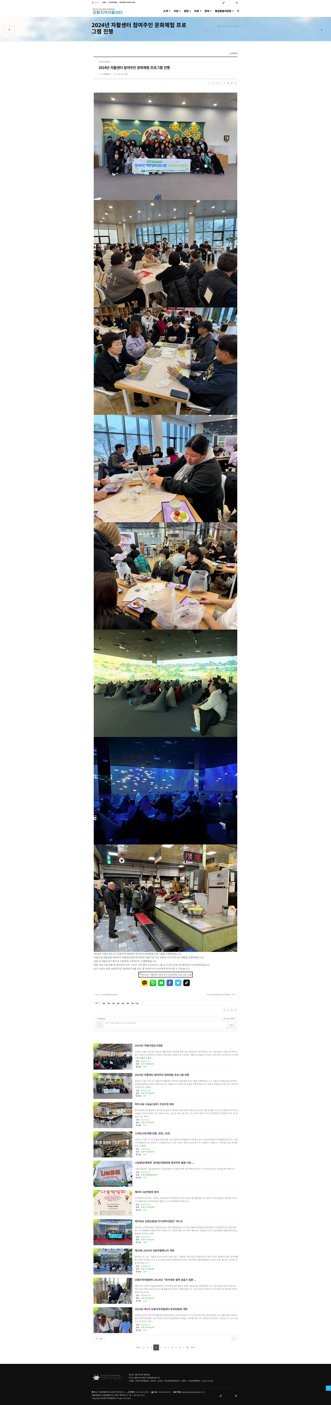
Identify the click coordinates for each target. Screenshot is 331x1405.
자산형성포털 (113, 2)
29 (187, 1347)
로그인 (96, 2)
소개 (165, 11)
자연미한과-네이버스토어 (127, 2)
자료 (196, 11)
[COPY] (186, 983)
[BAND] (153, 983)
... (183, 1347)
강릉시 (104, 2)
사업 (176, 11)
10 (180, 1347)
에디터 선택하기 (230, 1019)
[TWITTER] (178, 983)
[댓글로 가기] (228, 83)
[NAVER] (161, 983)
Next (192, 1347)
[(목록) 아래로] (224, 83)
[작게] (217, 83)
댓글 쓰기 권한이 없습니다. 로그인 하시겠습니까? (120, 1023)
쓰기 (234, 1339)
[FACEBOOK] (170, 983)
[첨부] (235, 83)
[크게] (213, 83)
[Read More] (165, 1056)
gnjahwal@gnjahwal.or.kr (194, 1392)
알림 (186, 11)
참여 (207, 11)
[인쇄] (232, 83)
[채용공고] (9, 29)
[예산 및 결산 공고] (321, 29)
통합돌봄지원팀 (223, 11)
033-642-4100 (223, 2)
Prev (138, 1347)
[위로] (221, 83)
